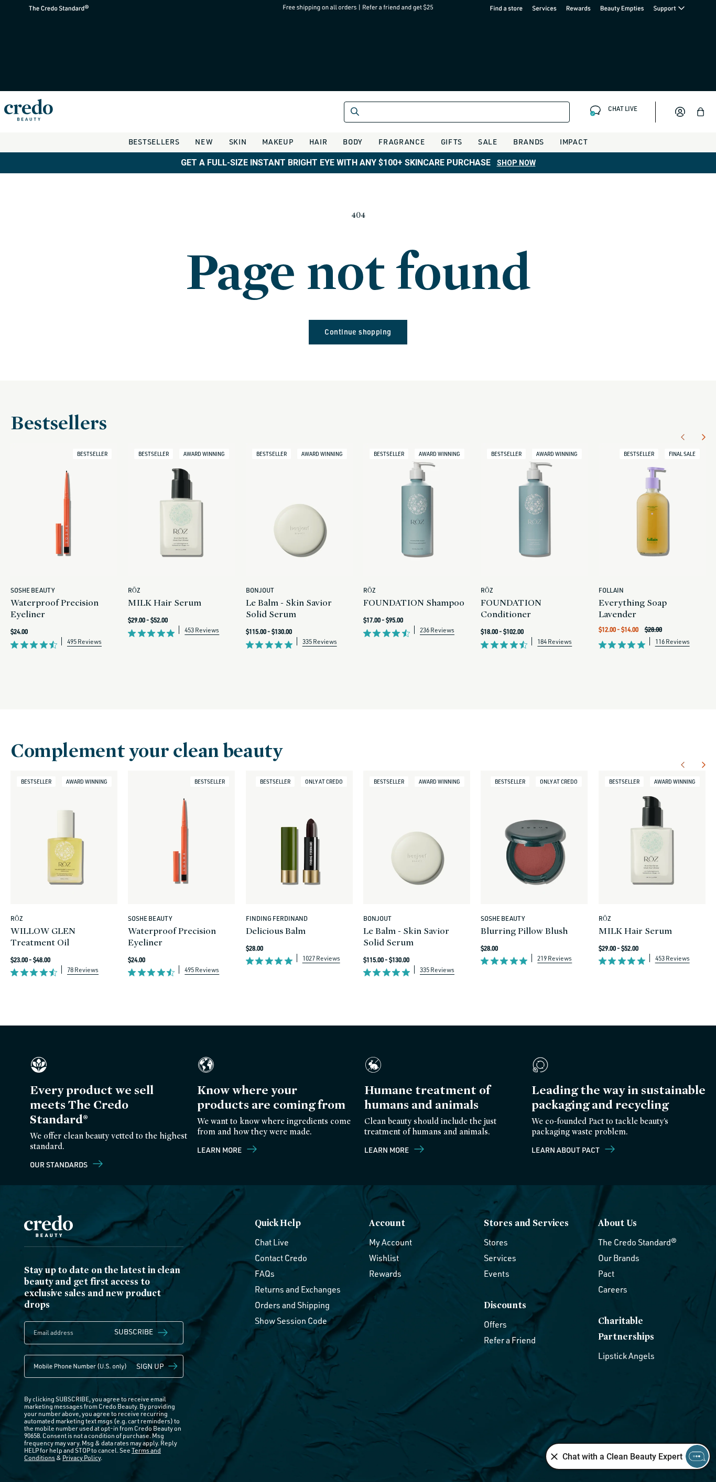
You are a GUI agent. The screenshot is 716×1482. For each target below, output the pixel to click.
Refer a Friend (510, 1340)
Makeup (277, 141)
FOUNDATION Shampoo (413, 602)
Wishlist (384, 1258)
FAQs (265, 1273)
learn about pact (566, 1149)
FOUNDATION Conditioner (511, 608)
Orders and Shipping (292, 1305)
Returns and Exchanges (298, 1289)
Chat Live (272, 1242)
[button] (700, 112)
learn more (387, 1149)
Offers (495, 1324)
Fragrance (401, 141)
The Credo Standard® (42, 8)
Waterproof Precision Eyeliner (54, 608)
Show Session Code (291, 1321)
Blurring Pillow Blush (524, 930)
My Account (390, 1242)
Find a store (506, 8)
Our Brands (618, 1258)
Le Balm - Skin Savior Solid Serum (289, 608)
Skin (238, 141)
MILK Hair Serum (164, 602)
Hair (318, 141)
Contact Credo (281, 1258)
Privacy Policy (81, 1458)
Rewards (578, 8)
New (204, 141)
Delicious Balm (276, 930)
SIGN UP (150, 1366)
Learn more (220, 1149)
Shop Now (516, 162)
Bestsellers (154, 141)
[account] (679, 112)
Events (496, 1273)
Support (665, 8)
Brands (528, 141)
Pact (606, 1273)
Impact (574, 141)
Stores (496, 1242)
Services (544, 8)
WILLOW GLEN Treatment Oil (42, 936)
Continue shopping (357, 331)
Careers (612, 1289)
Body (353, 141)
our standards (59, 1164)
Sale (487, 141)
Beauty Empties (622, 8)
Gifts (452, 141)
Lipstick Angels (626, 1356)
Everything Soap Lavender (633, 608)
